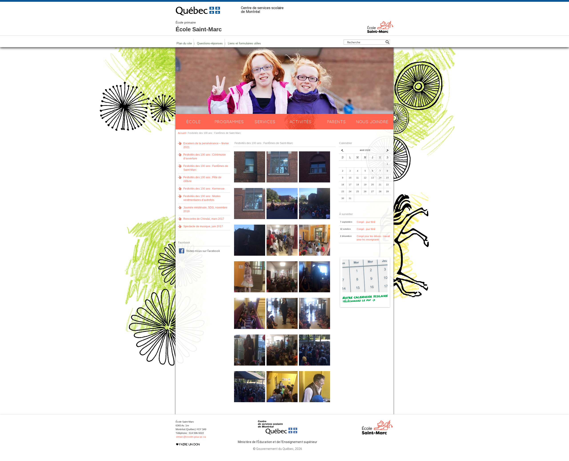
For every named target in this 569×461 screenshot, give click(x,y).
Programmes (229, 121)
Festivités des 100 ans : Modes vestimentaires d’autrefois (201, 198)
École (193, 121)
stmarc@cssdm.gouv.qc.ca (191, 436)
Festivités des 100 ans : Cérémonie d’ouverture (204, 156)
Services (264, 121)
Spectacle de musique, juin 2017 (203, 226)
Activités (301, 121)
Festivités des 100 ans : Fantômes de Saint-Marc (205, 167)
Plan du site (184, 43)
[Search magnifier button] (387, 42)
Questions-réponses (210, 43)
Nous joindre (372, 121)
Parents (336, 121)
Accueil (182, 133)
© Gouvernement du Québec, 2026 (277, 449)
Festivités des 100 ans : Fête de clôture (202, 179)
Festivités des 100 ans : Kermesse (203, 188)
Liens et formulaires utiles (244, 43)
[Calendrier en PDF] (365, 307)
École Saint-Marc (199, 27)
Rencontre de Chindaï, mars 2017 (203, 218)
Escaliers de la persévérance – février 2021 (206, 145)
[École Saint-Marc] (380, 31)
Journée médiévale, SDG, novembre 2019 (205, 209)
